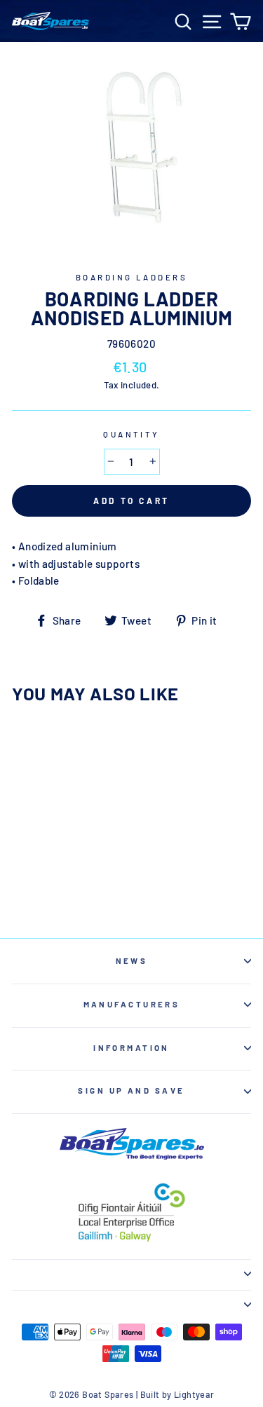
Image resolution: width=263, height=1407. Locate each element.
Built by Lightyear (177, 1394)
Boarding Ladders (131, 277)
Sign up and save (131, 1090)
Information (131, 1047)
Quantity (131, 434)
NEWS (132, 960)
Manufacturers (131, 1004)
